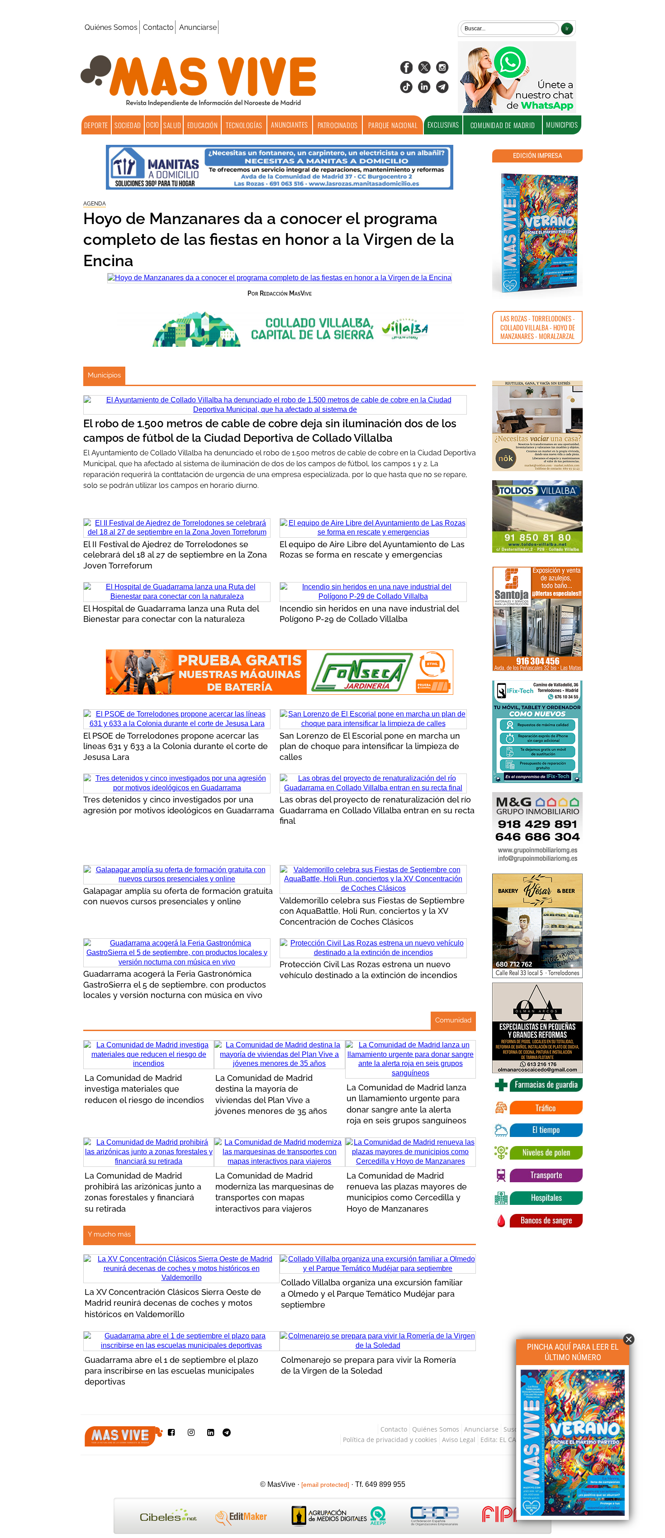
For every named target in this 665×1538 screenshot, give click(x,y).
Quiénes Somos (111, 27)
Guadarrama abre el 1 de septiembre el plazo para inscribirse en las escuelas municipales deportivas (171, 1371)
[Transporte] (537, 1175)
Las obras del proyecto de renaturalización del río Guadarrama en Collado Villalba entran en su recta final (377, 810)
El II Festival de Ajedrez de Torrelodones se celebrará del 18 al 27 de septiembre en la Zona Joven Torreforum (175, 555)
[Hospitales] (537, 1198)
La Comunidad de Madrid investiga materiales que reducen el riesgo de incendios (144, 1089)
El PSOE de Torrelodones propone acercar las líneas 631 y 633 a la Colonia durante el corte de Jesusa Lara (175, 746)
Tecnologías (244, 125)
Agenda (94, 204)
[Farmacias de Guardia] (537, 1085)
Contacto (158, 27)
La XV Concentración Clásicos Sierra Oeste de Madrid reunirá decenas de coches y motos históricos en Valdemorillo (173, 1303)
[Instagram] (442, 70)
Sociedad (127, 125)
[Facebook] (406, 70)
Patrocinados (338, 125)
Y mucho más (109, 1234)
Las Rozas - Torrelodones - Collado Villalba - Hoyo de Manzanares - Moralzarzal (537, 327)
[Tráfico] (537, 1108)
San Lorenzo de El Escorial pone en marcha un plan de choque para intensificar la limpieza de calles (370, 746)
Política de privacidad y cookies (390, 1439)
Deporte (96, 125)
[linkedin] (424, 90)
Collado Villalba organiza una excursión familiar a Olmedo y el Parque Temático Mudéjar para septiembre (372, 1293)
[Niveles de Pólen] (537, 1153)
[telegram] (442, 90)
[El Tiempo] (537, 1130)
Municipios (104, 375)
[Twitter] (424, 70)
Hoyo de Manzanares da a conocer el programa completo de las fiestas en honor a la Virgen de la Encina (268, 239)
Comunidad (453, 1020)
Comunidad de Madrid (502, 125)
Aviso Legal (458, 1439)
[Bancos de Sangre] (537, 1221)
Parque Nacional (393, 125)
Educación (202, 125)
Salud (172, 125)
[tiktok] (406, 90)
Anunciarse (198, 27)
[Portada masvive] (572, 1516)
